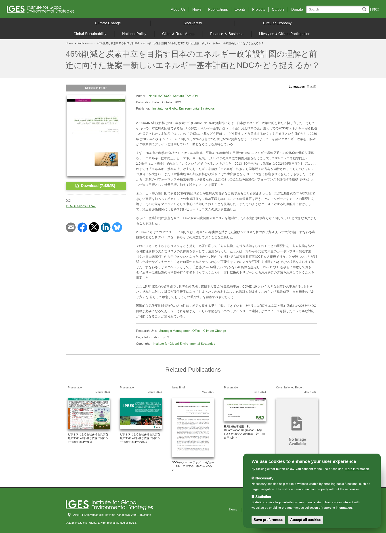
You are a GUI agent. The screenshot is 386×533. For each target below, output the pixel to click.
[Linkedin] (106, 227)
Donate (297, 9)
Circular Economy (277, 23)
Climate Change (108, 23)
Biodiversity (192, 23)
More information (357, 469)
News (196, 9)
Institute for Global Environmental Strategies (183, 108)
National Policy (134, 34)
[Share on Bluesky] (117, 227)
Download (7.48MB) (97, 186)
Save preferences (268, 520)
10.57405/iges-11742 (81, 206)
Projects (258, 9)
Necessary (264, 478)
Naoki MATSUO (160, 95)
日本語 (374, 9)
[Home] (52, 10)
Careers (278, 9)
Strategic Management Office (180, 330)
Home (69, 43)
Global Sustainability (89, 34)
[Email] (71, 227)
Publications (218, 9)
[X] (94, 227)
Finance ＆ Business (226, 34)
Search (365, 7)
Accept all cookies (305, 520)
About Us (178, 9)
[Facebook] (82, 227)
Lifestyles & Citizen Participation (284, 34)
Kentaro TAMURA (185, 95)
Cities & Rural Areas (178, 34)
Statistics (263, 497)
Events (240, 9)
